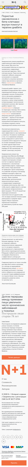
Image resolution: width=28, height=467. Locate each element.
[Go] (3, 2)
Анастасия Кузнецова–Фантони (10, 31)
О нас (4, 378)
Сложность (7, 382)
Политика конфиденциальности (21, 456)
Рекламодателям (9, 385)
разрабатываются (7, 108)
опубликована (10, 83)
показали (22, 131)
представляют (6, 113)
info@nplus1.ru (17, 429)
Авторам (5, 389)
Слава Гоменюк (5, 321)
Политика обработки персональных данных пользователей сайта (13, 452)
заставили (19, 268)
